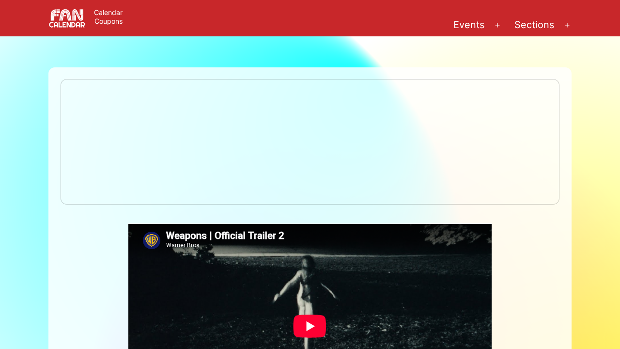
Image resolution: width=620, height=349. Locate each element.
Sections (534, 25)
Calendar (108, 12)
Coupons (108, 21)
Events (468, 25)
